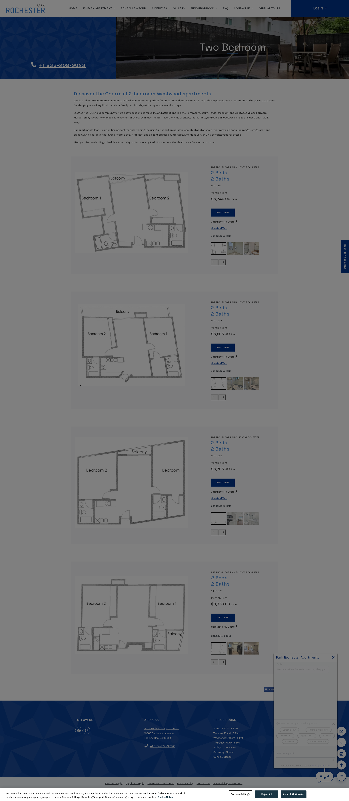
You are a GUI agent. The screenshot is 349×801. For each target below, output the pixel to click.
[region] (174, 794)
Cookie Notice (165, 797)
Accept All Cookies (293, 794)
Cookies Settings (240, 794)
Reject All (266, 794)
